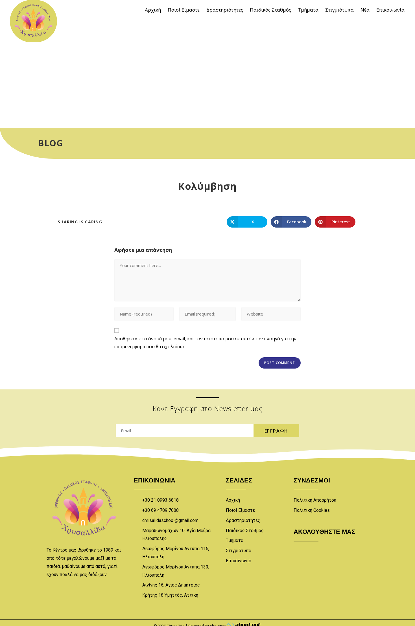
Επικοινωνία (390, 9)
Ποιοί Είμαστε (184, 9)
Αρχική (153, 9)
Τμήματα (308, 9)
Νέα (365, 9)
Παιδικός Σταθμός (270, 9)
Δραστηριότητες (224, 9)
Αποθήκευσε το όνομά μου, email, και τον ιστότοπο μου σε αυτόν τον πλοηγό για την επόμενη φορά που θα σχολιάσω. (205, 343)
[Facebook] (301, 548)
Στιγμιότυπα (339, 9)
